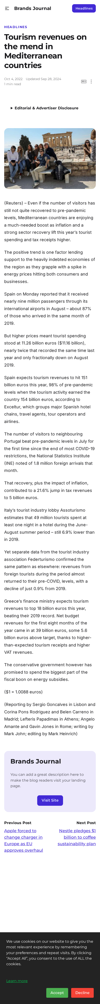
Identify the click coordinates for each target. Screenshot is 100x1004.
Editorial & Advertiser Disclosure (46, 108)
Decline (82, 993)
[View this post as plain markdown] (84, 81)
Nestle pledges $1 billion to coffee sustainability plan (77, 837)
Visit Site (50, 800)
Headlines (84, 8)
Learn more (17, 980)
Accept (57, 993)
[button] (7, 8)
